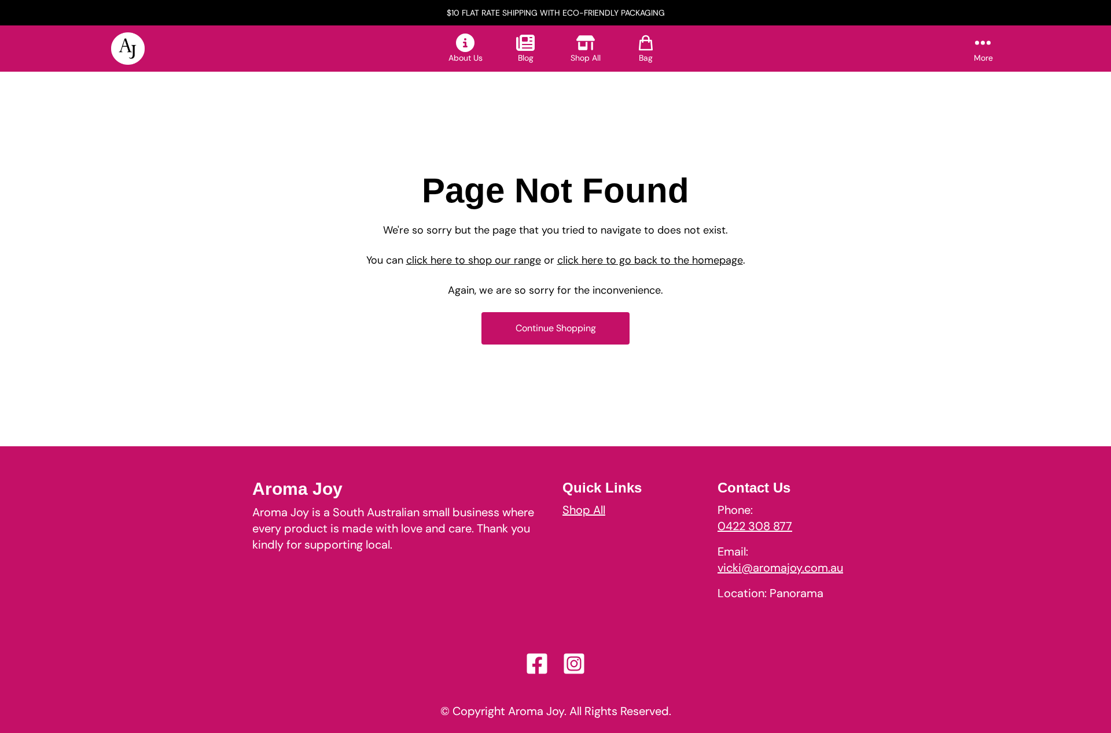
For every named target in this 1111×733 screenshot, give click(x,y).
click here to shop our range (473, 260)
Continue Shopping (556, 328)
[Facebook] (537, 663)
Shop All (583, 509)
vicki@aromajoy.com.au (780, 567)
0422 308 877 (755, 526)
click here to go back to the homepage (650, 260)
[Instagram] (574, 663)
